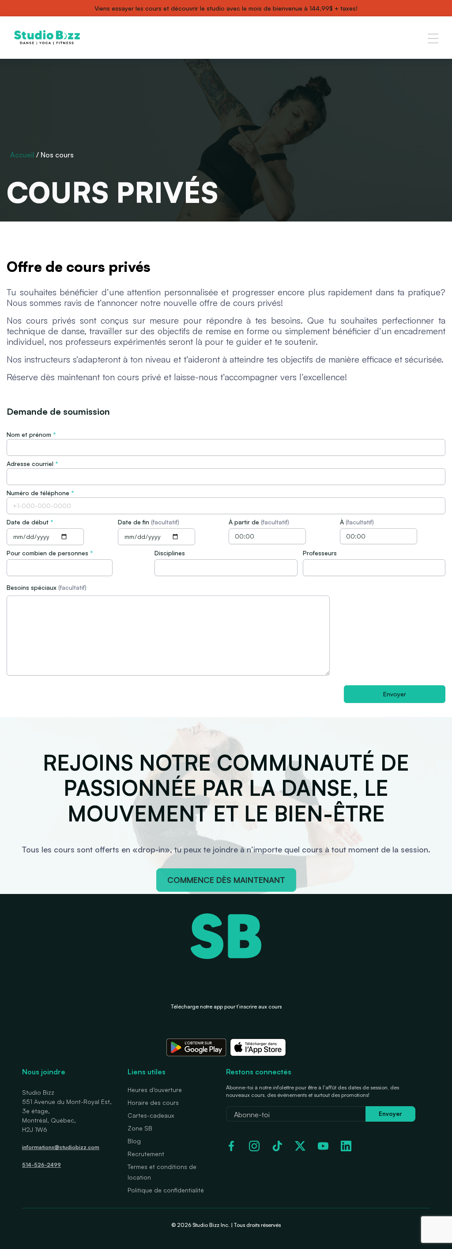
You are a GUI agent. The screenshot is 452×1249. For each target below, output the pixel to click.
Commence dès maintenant (226, 880)
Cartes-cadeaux (151, 1115)
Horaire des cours (153, 1102)
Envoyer (390, 1113)
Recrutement (146, 1153)
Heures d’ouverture (155, 1089)
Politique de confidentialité (166, 1190)
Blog (134, 1141)
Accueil (22, 154)
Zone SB (140, 1128)
